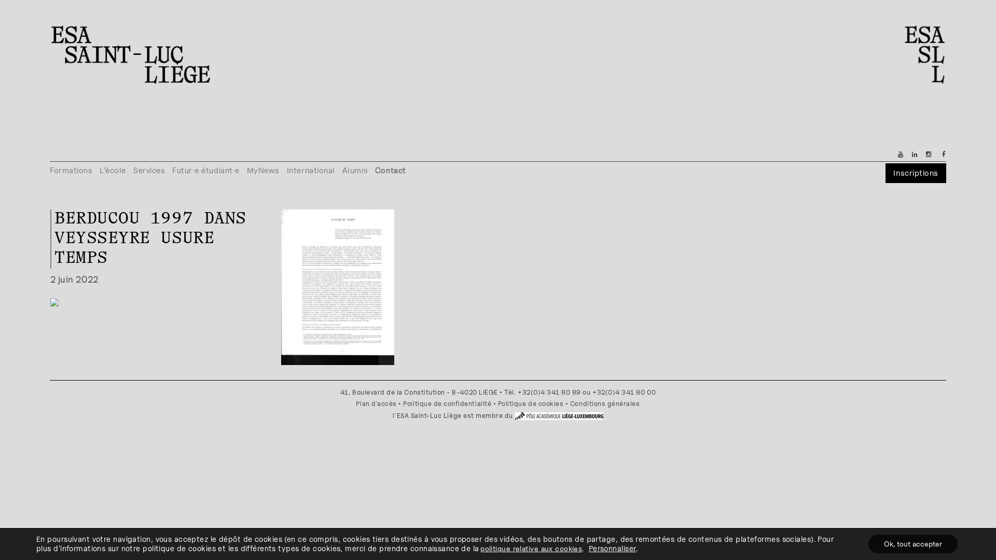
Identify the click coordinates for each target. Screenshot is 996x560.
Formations (71, 170)
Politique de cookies (531, 404)
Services (149, 170)
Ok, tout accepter (913, 543)
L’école (113, 170)
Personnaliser (613, 548)
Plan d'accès (376, 404)
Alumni (355, 170)
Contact (390, 170)
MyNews (263, 170)
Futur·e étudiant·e (206, 170)
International (311, 170)
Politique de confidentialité (447, 404)
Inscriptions (915, 173)
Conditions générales (605, 404)
